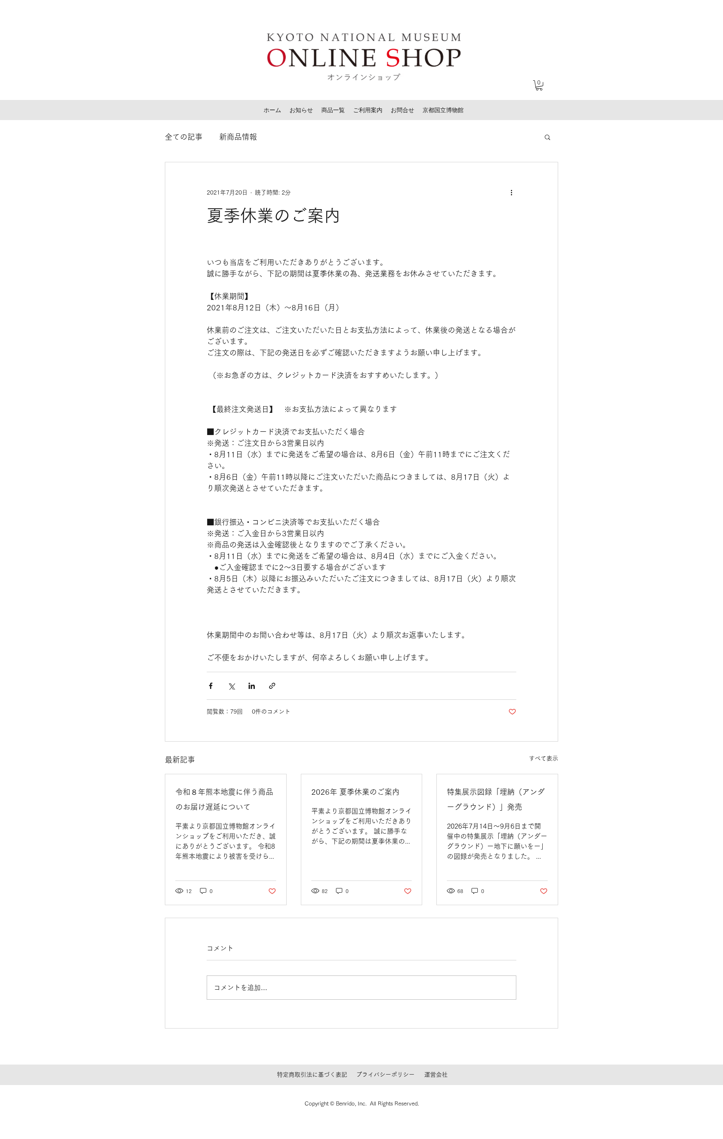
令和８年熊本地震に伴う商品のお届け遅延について (224, 799)
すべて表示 (543, 758)
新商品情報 (238, 137)
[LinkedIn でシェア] (252, 686)
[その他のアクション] (511, 192)
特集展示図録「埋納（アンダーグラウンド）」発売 (496, 799)
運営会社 (436, 1075)
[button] (539, 85)
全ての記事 (184, 137)
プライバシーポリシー (385, 1075)
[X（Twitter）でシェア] (231, 686)
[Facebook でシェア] (211, 686)
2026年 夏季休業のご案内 (355, 792)
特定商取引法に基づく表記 (312, 1075)
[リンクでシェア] (272, 686)
